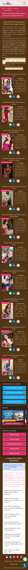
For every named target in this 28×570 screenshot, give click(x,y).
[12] (7, 86)
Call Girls (9, 8)
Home (3, 8)
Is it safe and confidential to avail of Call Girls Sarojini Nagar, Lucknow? (13, 508)
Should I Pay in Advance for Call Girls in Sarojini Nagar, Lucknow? (13, 466)
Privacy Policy (8, 561)
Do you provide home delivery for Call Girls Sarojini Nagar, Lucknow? (12, 536)
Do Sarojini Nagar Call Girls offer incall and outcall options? (13, 523)
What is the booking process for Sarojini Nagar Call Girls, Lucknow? (13, 492)
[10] (7, 283)
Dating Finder (21, 567)
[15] (7, 142)
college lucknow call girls (20, 255)
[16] (7, 198)
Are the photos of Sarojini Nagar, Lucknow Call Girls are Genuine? (12, 500)
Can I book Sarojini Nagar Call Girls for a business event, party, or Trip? (13, 544)
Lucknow (16, 8)
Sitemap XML (14, 564)
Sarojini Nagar (7, 10)
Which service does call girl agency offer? (11, 551)
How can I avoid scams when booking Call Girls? (12, 529)
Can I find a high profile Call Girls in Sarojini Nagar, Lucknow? (12, 516)
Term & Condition (18, 561)
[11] (7, 226)
